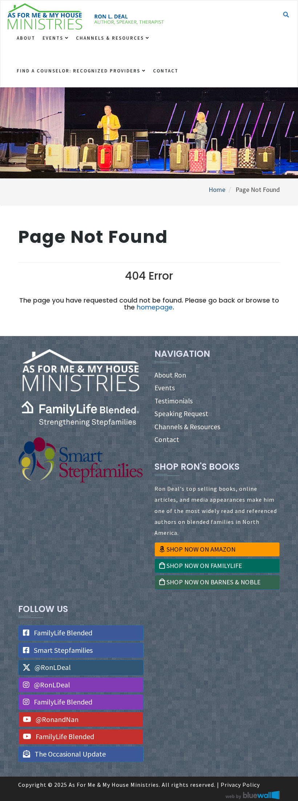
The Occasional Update (69, 753)
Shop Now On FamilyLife (203, 565)
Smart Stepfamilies (62, 650)
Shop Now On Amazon (200, 549)
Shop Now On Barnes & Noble (213, 582)
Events (54, 38)
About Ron (170, 375)
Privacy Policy (240, 784)
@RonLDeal (52, 667)
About (26, 38)
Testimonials (173, 400)
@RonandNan (56, 719)
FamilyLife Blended (62, 632)
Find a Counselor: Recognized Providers (79, 71)
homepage (155, 307)
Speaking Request (181, 413)
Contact (165, 71)
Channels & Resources (111, 38)
